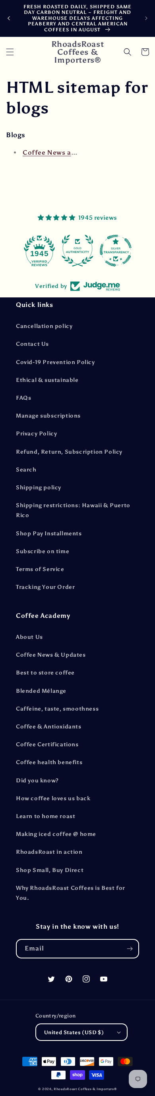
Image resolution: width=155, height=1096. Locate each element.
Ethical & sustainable (47, 380)
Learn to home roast (45, 816)
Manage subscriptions (48, 415)
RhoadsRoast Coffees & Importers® (85, 1089)
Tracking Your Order (45, 587)
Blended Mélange (41, 691)
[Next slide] (146, 18)
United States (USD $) (74, 1032)
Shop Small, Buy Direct (49, 870)
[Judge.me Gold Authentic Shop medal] (77, 250)
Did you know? (37, 780)
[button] (10, 52)
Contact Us (32, 344)
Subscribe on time (42, 551)
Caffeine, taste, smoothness (57, 708)
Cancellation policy (44, 326)
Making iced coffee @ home (56, 834)
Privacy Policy (36, 433)
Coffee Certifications (47, 744)
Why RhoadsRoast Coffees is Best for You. (70, 893)
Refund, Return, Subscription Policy (69, 451)
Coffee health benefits (49, 762)
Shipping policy (38, 487)
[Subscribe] (129, 948)
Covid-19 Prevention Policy (55, 362)
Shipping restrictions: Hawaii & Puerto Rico (73, 510)
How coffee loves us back (53, 798)
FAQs (23, 398)
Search (26, 469)
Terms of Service (40, 569)
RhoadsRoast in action (49, 852)
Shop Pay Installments (49, 533)
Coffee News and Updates (66, 152)
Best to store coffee (45, 672)
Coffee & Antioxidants (48, 726)
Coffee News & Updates (51, 654)
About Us (29, 637)
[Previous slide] (8, 18)
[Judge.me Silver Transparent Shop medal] (116, 250)
